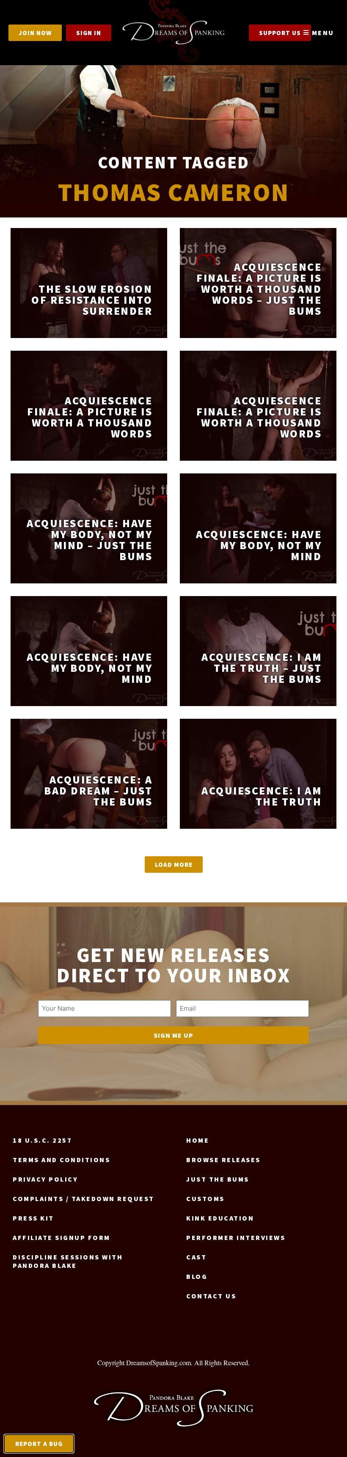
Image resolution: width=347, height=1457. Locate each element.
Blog (196, 1276)
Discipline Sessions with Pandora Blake (68, 1261)
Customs (205, 1198)
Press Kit (33, 1218)
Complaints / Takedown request (83, 1198)
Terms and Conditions (61, 1159)
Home (197, 1140)
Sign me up (173, 1035)
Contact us (211, 1296)
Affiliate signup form (61, 1237)
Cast (196, 1257)
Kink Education (220, 1218)
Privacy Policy (45, 1179)
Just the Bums (217, 1179)
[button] (174, 864)
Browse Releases (223, 1159)
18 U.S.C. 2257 (42, 1140)
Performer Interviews (235, 1237)
